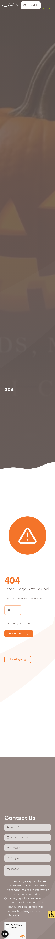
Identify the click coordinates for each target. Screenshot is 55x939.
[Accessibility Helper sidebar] (51, 914)
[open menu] (46, 5)
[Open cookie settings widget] (5, 934)
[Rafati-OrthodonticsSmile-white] (7, 4)
